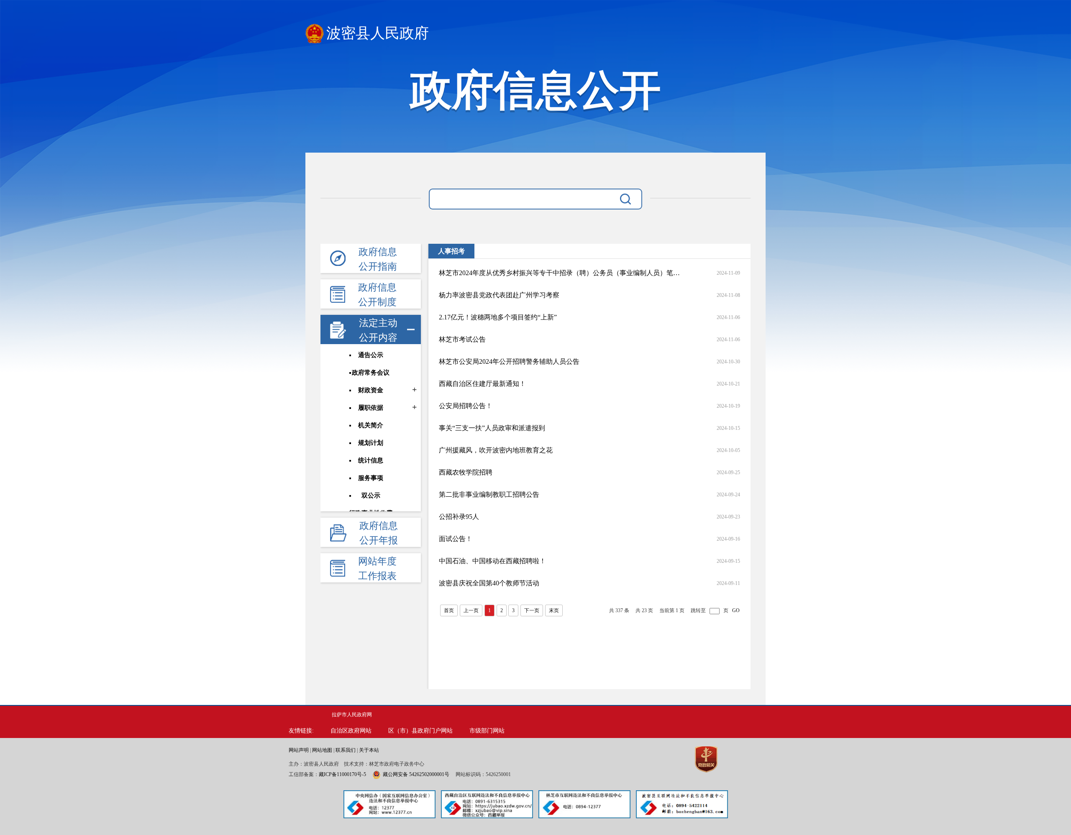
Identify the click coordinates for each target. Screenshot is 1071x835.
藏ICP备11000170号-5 (342, 774)
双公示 (370, 495)
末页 (554, 610)
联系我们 (346, 750)
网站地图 (322, 750)
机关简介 (370, 425)
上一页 (471, 610)
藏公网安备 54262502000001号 (416, 774)
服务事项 (370, 478)
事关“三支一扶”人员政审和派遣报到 (492, 428)
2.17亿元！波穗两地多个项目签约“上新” (498, 317)
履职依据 (370, 407)
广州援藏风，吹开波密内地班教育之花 (496, 450)
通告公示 (370, 355)
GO (736, 610)
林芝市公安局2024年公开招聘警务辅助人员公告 (509, 361)
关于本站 (369, 750)
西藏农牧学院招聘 (465, 472)
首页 (449, 610)
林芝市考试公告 (462, 339)
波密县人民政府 (377, 33)
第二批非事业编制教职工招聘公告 (489, 494)
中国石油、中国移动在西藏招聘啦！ (492, 560)
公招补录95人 (459, 516)
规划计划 (370, 442)
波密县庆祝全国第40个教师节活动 (489, 583)
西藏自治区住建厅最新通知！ (482, 383)
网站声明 (299, 750)
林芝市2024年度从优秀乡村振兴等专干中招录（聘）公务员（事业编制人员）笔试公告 (559, 272)
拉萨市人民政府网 (352, 715)
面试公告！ (455, 538)
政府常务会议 (370, 372)
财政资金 (370, 390)
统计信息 (370, 460)
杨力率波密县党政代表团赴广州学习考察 (499, 295)
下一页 (531, 610)
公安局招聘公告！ (465, 405)
